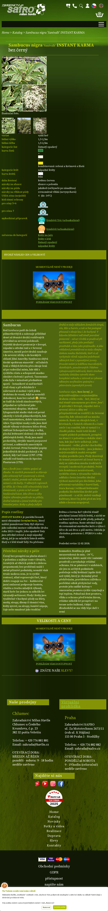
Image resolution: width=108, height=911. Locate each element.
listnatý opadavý (47, 242)
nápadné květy (46, 246)
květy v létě (44, 238)
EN (100, 5)
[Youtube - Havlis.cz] (45, 785)
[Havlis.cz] (24, 9)
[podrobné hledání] (68, 6)
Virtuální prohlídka (71, 704)
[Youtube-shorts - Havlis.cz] (37, 785)
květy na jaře (45, 235)
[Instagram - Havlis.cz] (53, 785)
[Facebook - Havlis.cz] (61, 785)
